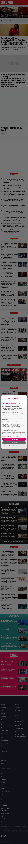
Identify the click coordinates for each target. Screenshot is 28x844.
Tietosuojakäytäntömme (14, 445)
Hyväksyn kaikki (14, 439)
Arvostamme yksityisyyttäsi (9, 403)
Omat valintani (14, 442)
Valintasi (21, 403)
